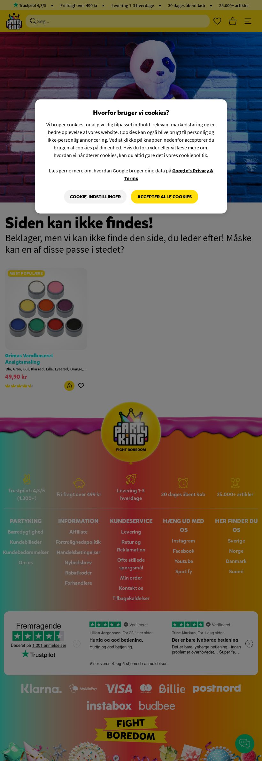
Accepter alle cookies (164, 197)
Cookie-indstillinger (95, 197)
